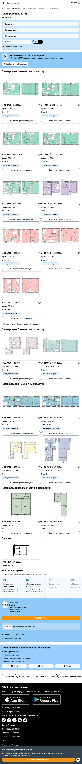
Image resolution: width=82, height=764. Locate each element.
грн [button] (40, 42)
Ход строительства (29, 8)
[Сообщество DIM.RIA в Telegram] (14, 720)
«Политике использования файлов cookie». (17, 755)
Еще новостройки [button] (13, 3)
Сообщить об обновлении (16, 64)
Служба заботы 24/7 (11, 736)
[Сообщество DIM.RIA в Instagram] (4, 720)
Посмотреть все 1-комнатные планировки (20, 324)
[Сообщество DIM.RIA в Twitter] (25, 720)
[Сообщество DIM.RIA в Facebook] (9, 720)
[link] (21, 88)
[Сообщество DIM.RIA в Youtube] (20, 720)
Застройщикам (8, 725)
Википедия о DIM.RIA (11, 729)
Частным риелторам (11, 711)
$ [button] (35, 42)
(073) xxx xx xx (41, 618)
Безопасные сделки (10, 733)
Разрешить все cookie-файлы (38, 760)
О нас (4, 740)
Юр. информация (52, 8)
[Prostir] (5, 604)
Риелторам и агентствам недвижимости (20, 715)
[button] (4, 3)
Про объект (6, 8)
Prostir (12, 605)
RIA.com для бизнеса (11, 708)
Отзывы (41, 8)
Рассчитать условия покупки (21, 121)
